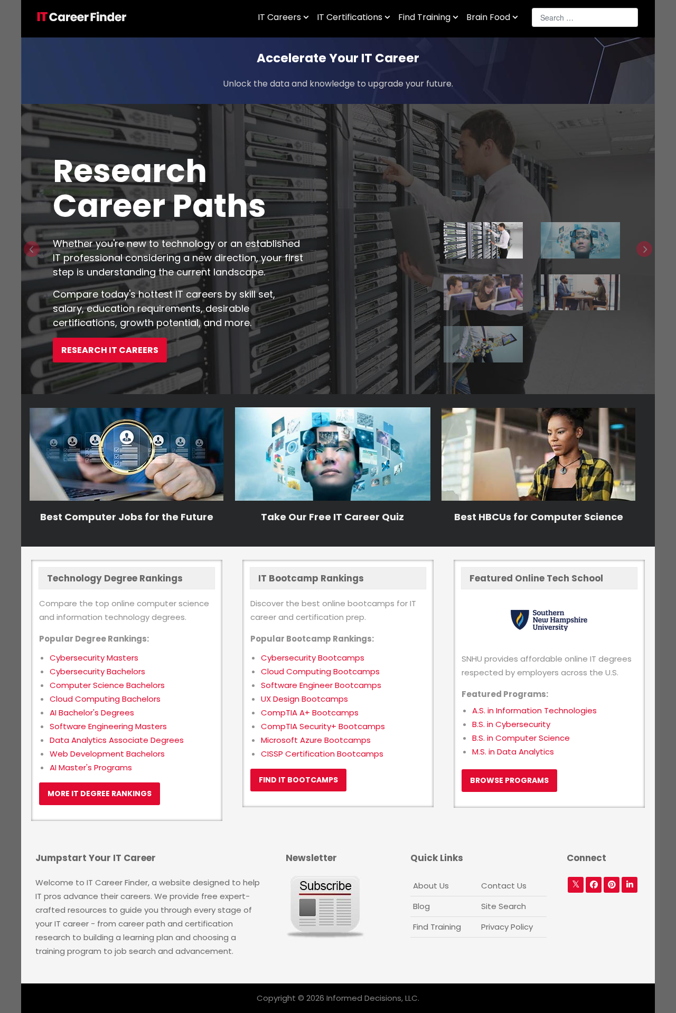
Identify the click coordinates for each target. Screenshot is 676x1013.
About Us (431, 885)
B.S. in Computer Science (521, 737)
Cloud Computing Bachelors (105, 698)
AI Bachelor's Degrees (92, 712)
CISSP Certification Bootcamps (322, 753)
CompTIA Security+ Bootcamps (323, 726)
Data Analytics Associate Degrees (117, 740)
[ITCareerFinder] (84, 17)
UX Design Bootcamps (304, 698)
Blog (421, 906)
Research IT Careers (109, 350)
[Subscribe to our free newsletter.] (325, 906)
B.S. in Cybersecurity (511, 724)
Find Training (437, 926)
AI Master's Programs (91, 767)
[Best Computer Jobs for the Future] (126, 453)
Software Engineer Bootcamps (321, 685)
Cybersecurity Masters (94, 657)
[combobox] (585, 17)
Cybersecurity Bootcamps (312, 657)
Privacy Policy (507, 926)
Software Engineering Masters (108, 726)
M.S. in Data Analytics (513, 751)
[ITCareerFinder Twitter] (576, 885)
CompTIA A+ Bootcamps (310, 712)
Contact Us (504, 885)
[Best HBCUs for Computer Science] (538, 453)
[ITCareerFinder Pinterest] (611, 885)
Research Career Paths (159, 188)
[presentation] (32, 249)
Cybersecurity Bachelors (97, 671)
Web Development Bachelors (107, 753)
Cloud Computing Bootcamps (320, 671)
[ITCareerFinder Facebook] (594, 885)
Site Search (503, 906)
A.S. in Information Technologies (534, 710)
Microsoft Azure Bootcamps (316, 740)
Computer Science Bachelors (107, 685)
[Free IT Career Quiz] (332, 453)
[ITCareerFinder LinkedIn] (629, 885)
